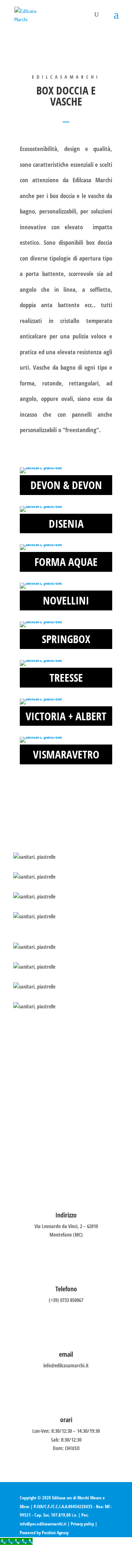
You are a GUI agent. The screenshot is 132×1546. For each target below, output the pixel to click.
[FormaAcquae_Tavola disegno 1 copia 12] (41, 544)
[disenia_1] (41, 505)
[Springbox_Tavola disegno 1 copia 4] (41, 621)
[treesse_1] (41, 659)
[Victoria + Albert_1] (41, 698)
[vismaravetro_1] (41, 736)
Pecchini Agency (55, 1532)
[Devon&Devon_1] (41, 467)
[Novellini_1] (41, 582)
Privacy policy (82, 1524)
